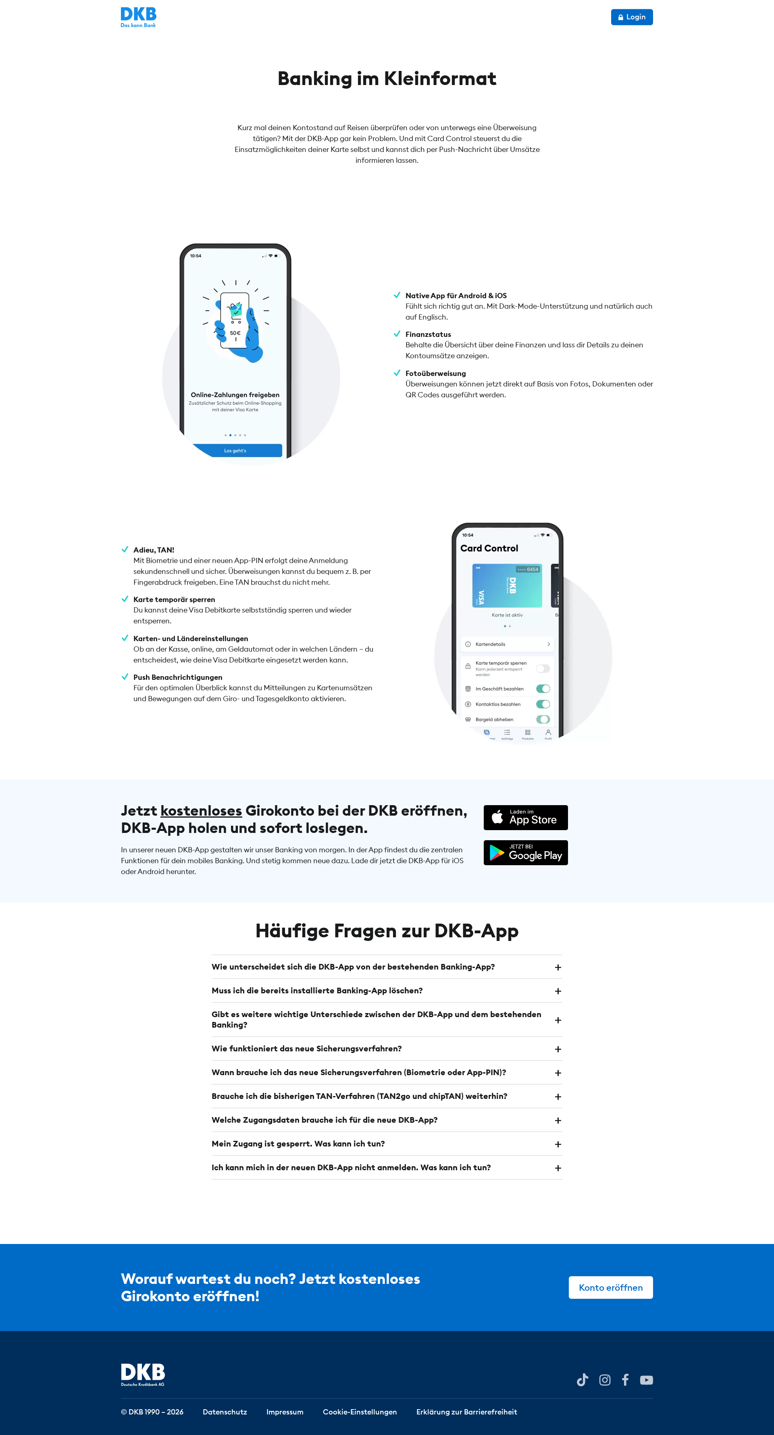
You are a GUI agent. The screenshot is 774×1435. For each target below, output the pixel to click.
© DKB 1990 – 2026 (152, 1411)
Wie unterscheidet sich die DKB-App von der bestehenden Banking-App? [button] (353, 967)
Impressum (285, 1411)
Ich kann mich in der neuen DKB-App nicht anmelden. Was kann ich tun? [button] (351, 1167)
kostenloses (201, 810)
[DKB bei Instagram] (604, 1379)
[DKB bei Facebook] (625, 1379)
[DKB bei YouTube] (582, 1380)
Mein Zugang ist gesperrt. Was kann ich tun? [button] (298, 1143)
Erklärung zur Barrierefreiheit (466, 1411)
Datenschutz (225, 1411)
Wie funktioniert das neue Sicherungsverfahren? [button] (307, 1048)
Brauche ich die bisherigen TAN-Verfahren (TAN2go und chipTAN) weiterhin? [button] (360, 1096)
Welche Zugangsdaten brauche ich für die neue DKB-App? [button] (325, 1120)
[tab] (387, 966)
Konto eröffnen (611, 1287)
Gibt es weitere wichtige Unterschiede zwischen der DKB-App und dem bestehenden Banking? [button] (376, 1019)
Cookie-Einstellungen (360, 1411)
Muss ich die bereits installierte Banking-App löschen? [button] (317, 990)
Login (635, 16)
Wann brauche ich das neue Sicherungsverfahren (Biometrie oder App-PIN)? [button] (359, 1072)
